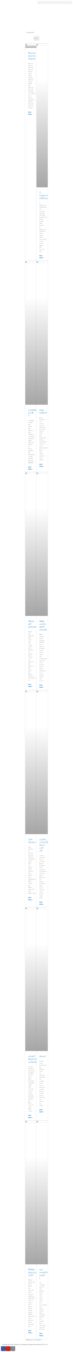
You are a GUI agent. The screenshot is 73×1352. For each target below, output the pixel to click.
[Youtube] (8, 1348)
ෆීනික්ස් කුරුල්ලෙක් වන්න (33, 1272)
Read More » (30, 113)
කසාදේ (42, 1056)
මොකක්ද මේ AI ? (32, 413)
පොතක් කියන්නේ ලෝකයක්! (32, 1059)
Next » (40, 1340)
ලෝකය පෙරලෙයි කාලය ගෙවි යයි (43, 845)
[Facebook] (3, 1348)
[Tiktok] (12, 1348)
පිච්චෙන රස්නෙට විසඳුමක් (32, 56)
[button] (54, 2)
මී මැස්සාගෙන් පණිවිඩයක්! (44, 195)
